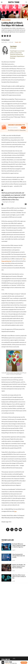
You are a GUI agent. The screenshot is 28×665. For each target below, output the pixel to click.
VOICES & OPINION (5, 20)
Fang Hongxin (6, 40)
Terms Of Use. (23, 130)
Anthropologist (13, 48)
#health (16, 42)
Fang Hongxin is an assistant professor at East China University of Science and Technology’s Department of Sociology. (17, 54)
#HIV (20, 42)
